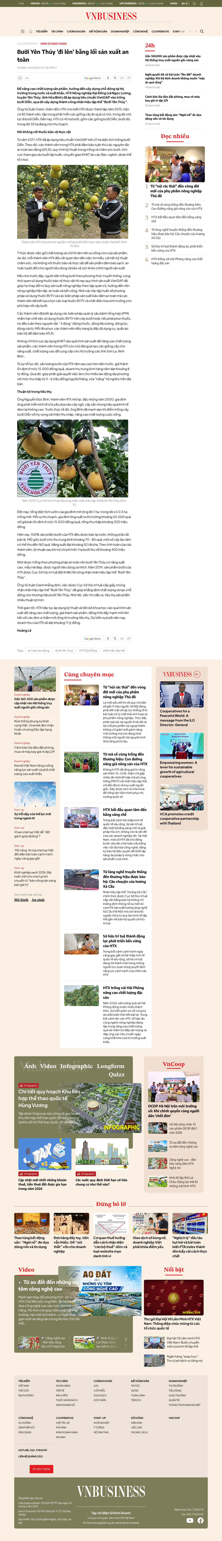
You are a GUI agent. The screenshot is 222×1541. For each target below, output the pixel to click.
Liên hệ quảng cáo (30, 1456)
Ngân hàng (63, 1385)
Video (48, 1066)
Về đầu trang (41, 1469)
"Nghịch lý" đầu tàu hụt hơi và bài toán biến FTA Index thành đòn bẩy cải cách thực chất (189, 1247)
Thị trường (176, 1385)
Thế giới (23, 1390)
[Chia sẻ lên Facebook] (108, 78)
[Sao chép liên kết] (129, 78)
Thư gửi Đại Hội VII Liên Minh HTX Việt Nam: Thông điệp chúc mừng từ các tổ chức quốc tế (172, 1323)
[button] (126, 1339)
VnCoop (174, 1064)
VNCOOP (174, 1417)
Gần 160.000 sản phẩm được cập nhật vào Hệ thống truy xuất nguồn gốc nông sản (173, 58)
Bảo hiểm (62, 1395)
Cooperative (160, 31)
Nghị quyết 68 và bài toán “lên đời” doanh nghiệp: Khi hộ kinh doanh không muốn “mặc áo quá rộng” (175, 78)
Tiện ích (136, 1400)
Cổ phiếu (99, 1390)
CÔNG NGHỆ (25, 1417)
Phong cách (139, 1432)
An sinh (38, 900)
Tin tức (135, 1385)
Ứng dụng (25, 1432)
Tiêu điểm (42, 31)
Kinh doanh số (65, 1404)
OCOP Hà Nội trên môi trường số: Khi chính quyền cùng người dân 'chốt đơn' (173, 1111)
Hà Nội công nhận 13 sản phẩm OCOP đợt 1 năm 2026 (183, 1128)
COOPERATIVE (64, 1417)
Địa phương (26, 1395)
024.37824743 (195, 1514)
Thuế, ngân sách (67, 1400)
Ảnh (30, 1066)
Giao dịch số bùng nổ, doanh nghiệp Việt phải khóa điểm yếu (150, 1242)
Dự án (134, 1390)
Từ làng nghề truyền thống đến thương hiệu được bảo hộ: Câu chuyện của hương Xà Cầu (178, 234)
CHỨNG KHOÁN (103, 1380)
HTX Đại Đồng (88, 650)
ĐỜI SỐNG (137, 1417)
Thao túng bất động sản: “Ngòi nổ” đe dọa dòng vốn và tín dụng (173, 116)
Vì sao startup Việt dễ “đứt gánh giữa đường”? (32, 834)
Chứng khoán (76, 31)
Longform (111, 1066)
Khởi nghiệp (101, 1422)
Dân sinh (136, 1422)
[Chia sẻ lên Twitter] (115, 78)
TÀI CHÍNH (62, 1380)
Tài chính (57, 31)
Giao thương (177, 1395)
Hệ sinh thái (101, 1432)
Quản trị (174, 1400)
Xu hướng (24, 1422)
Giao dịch (100, 1395)
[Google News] (93, 78)
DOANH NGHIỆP (178, 1380)
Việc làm (136, 1427)
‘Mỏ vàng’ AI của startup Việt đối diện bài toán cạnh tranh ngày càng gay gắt (34, 854)
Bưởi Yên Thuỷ (64, 650)
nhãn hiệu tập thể (114, 650)
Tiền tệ (60, 1390)
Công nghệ (140, 31)
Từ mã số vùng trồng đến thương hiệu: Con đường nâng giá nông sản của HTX (176, 206)
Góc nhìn (100, 1400)
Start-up (19, 809)
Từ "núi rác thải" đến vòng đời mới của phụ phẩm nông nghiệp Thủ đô (176, 191)
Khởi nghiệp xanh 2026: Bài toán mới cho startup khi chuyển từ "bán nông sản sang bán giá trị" (35, 878)
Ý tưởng (99, 1427)
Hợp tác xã (63, 1422)
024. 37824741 (38, 1450)
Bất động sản (98, 31)
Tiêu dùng (175, 1390)
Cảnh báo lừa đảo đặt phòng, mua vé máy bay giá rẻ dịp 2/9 (172, 98)
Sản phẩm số (26, 1427)
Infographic (76, 1066)
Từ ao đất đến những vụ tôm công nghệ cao (183, 1144)
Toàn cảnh (138, 1395)
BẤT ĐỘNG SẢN (140, 1380)
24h (96, 1385)
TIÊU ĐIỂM (24, 1380)
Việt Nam (23, 1385)
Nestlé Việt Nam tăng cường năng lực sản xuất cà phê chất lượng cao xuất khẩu (34, 769)
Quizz (117, 1075)
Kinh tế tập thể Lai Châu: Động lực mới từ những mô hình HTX (183, 1182)
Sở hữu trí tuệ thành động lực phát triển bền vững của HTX (124, 941)
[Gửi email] (122, 78)
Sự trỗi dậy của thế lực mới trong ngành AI (32, 816)
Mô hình (21, 900)
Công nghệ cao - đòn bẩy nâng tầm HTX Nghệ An (182, 1164)
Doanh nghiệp (120, 31)
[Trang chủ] (31, 31)
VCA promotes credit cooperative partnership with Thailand (179, 818)
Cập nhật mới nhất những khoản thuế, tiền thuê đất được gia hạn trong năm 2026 (42, 1184)
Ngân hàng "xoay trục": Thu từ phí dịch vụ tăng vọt (185, 1358)
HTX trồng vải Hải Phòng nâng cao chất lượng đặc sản (123, 992)
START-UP (100, 1417)
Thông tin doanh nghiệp (184, 1404)
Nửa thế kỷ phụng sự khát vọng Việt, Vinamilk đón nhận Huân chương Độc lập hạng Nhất (34, 727)
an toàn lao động (38, 650)
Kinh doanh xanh (54, 43)
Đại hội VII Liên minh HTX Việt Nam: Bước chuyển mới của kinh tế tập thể (183, 1342)
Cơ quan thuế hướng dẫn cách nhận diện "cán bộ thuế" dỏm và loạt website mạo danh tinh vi (110, 1247)
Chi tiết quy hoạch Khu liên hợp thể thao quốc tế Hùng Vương (49, 1098)
